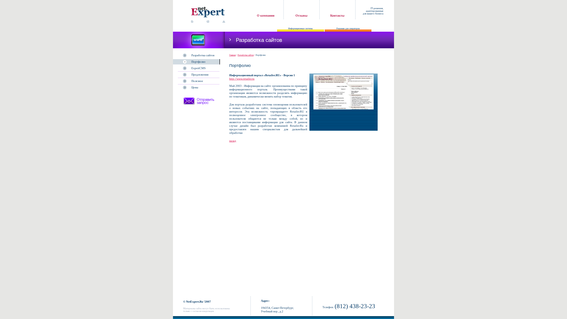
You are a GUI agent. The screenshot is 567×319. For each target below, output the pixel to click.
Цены (194, 87)
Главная (232, 55)
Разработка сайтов (202, 55)
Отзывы (301, 15)
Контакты (337, 15)
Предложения (199, 74)
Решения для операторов (348, 28)
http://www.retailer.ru (241, 78)
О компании (265, 15)
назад (232, 140)
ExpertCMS (198, 68)
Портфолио (198, 61)
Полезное (197, 81)
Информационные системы (300, 28)
